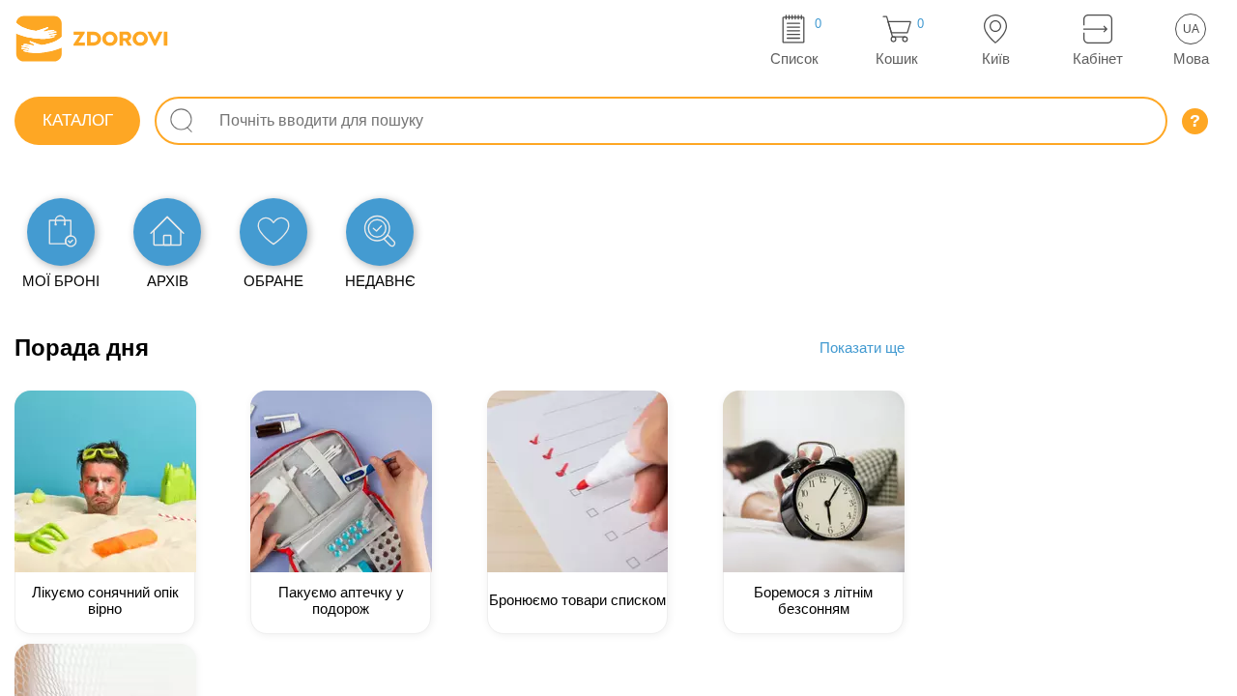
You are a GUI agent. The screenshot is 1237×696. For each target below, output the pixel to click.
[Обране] (273, 232)
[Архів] (167, 232)
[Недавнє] (380, 232)
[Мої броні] (61, 232)
